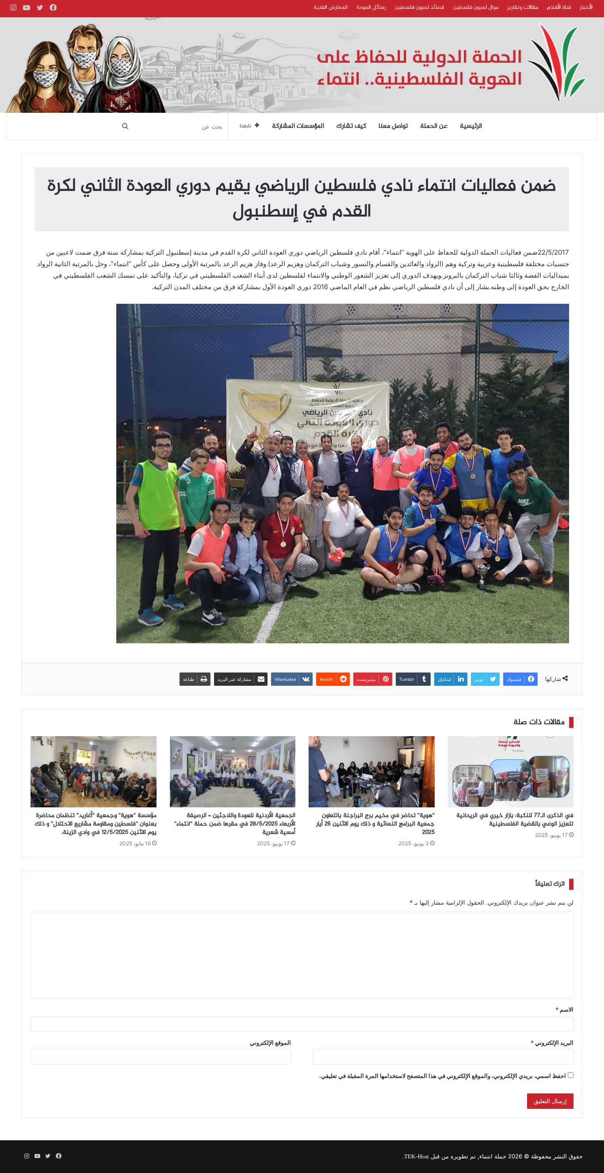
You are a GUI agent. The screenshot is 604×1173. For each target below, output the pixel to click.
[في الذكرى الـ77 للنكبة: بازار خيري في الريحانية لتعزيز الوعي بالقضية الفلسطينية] (511, 771)
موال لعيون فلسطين (475, 7)
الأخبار (586, 7)
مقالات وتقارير (522, 7)
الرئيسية (471, 126)
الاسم (564, 1009)
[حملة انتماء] (302, 65)
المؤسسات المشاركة (298, 126)
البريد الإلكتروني (552, 1042)
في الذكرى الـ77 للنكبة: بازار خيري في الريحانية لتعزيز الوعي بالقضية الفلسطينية (514, 819)
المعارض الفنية (330, 7)
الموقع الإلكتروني (270, 1042)
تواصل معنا (393, 126)
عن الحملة (433, 126)
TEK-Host (416, 1157)
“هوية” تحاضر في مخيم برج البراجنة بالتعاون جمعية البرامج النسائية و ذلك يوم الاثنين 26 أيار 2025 (375, 824)
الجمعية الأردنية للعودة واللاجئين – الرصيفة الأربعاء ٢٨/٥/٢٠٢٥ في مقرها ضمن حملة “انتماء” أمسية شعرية (234, 824)
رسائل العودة (371, 7)
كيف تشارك (351, 126)
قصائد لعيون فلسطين (419, 7)
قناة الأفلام (559, 7)
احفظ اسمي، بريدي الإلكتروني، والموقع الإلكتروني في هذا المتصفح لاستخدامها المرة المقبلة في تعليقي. (442, 1075)
